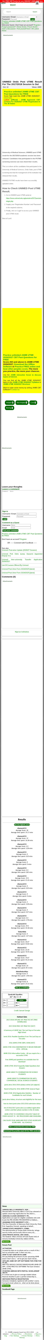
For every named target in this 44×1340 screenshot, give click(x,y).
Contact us (15, 390)
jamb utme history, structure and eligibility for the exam (21, 1099)
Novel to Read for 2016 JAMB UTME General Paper (22, 1089)
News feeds (21, 27)
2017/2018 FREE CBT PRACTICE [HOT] (22, 1026)
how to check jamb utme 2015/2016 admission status (22, 1104)
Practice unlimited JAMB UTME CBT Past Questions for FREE (21, 93)
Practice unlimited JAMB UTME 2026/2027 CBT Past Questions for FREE (20, 357)
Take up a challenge (22, 987)
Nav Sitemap (14, 1336)
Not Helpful (22, 402)
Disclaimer (28, 1334)
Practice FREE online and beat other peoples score (21, 367)
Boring (9, 408)
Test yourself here (23, 29)
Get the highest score (22, 824)
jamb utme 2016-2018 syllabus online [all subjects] (22, 1085)
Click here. (8, 98)
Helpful (9, 402)
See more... (6, 1241)
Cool (33, 402)
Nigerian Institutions (22, 632)
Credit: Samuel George (22, 1011)
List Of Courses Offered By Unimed (15, 565)
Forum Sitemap (27, 1336)
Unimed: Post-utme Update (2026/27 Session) (19, 550)
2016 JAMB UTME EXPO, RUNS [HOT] (22, 1043)
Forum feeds (32, 27)
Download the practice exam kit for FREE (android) (22, 1131)
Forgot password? (9, 27)
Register (37, 25)
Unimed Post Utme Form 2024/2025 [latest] (18, 569)
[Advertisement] (22, 57)
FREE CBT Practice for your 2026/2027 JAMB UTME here (24, 1)
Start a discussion (8, 29)
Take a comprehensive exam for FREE (22, 1127)
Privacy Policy (17, 1334)
